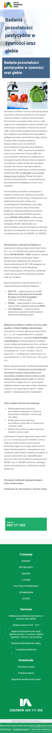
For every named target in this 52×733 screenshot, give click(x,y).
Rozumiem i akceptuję (41, 729)
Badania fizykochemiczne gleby (26, 643)
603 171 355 (16, 525)
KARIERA (26, 573)
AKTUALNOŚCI (26, 567)
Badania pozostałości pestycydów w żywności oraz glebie (26, 617)
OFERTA (26, 598)
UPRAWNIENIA (26, 592)
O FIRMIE (26, 580)
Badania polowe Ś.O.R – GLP (26, 625)
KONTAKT (26, 561)
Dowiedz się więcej (21, 729)
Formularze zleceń (26, 667)
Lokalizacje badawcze (26, 649)
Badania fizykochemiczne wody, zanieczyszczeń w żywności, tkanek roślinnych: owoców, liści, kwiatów (26, 634)
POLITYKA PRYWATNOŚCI (26, 586)
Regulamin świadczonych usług (26, 679)
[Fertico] (13, 5)
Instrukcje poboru (26, 673)
